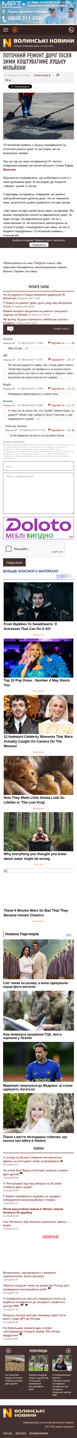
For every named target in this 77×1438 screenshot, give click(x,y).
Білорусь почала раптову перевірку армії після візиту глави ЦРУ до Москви (34, 1316)
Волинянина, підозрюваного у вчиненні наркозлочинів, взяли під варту (29, 1274)
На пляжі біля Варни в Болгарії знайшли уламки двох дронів (35, 1172)
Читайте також (38, 287)
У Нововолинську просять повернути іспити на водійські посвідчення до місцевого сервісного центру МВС (34, 1302)
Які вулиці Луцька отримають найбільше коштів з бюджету (35, 321)
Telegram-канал (44, 263)
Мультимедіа (38, 1351)
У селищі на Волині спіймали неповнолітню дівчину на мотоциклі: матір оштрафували (32, 1159)
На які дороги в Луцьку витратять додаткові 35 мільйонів (34, 296)
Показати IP (9, 343)
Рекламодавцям (38, 1433)
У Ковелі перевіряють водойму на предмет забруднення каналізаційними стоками (32, 1198)
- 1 (72, 360)
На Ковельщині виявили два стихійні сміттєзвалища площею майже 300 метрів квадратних (31, 1331)
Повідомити (39, 244)
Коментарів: (42, 75)
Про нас (8, 1433)
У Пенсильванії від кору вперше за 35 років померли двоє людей (32, 1185)
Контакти (21, 1433)
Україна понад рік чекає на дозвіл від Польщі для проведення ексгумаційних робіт (36, 1287)
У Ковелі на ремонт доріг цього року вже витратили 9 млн (37, 304)
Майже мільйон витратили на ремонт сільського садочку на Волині (35, 312)
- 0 (72, 343)
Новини (38, 1148)
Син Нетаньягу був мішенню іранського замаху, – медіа (36, 1223)
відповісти (58, 343)
